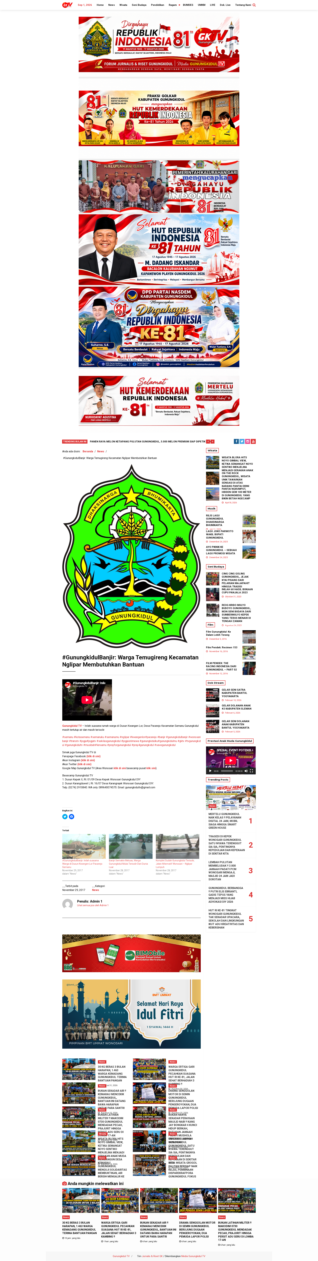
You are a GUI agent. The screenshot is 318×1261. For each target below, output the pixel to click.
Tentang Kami (243, 4)
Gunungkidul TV (121, 1256)
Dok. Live (225, 4)
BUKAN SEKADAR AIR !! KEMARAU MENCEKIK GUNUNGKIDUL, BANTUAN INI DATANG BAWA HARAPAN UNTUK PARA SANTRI (112, 1099)
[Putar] (210, 771)
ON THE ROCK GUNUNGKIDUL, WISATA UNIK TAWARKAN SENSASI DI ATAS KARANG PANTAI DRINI (236, 480)
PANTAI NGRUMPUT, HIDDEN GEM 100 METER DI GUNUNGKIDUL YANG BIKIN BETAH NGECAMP (236, 493)
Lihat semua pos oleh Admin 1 (93, 905)
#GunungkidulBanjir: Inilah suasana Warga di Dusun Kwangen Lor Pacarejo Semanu (82, 863)
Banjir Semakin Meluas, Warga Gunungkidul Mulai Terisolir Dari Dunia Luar (128, 863)
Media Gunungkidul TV (193, 1256)
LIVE (212, 4)
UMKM (201, 4)
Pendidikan (157, 4)
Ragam (173, 4)
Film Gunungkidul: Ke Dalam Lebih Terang (218, 633)
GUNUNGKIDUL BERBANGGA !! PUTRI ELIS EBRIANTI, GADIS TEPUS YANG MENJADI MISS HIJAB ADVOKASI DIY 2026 (226, 894)
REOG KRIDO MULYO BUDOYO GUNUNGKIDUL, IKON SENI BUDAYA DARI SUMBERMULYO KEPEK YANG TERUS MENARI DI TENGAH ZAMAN (236, 613)
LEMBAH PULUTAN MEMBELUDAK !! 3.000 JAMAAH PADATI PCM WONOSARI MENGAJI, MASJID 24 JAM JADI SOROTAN (222, 871)
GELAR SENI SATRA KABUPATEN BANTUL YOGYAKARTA (234, 693)
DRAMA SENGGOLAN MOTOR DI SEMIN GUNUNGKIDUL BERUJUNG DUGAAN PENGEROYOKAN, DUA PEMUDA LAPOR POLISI (183, 1099)
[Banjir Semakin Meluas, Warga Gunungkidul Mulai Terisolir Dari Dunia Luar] (130, 846)
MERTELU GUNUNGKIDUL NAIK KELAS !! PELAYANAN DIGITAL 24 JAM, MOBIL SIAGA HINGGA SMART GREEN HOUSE (225, 820)
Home (100, 4)
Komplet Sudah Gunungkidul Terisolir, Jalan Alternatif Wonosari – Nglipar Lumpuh (175, 863)
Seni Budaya (139, 4)
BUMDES (188, 4)
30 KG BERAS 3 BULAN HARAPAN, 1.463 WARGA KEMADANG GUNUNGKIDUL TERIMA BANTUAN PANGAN (112, 1073)
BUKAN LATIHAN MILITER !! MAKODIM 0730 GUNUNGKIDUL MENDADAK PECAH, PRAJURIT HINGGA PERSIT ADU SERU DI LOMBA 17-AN (111, 1125)
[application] (231, 760)
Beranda (88, 451)
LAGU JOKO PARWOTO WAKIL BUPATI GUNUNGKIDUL (219, 534)
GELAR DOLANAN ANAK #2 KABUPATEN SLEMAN (236, 707)
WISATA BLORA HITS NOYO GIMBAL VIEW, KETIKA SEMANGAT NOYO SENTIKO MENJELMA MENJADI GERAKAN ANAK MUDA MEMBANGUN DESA (112, 1149)
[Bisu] (246, 771)
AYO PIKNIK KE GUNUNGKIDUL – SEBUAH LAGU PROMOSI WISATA (221, 550)
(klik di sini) (84, 764)
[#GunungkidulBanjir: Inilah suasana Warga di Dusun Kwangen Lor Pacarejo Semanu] (84, 846)
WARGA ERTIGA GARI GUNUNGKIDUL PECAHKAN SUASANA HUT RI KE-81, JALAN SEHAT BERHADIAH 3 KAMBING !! (182, 1075)
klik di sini (119, 768)
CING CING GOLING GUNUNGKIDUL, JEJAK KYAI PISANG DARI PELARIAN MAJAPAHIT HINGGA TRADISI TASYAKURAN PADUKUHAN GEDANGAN (237, 583)
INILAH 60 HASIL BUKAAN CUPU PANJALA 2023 (237, 591)
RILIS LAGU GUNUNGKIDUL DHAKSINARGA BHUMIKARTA (215, 520)
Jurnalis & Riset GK (152, 1256)
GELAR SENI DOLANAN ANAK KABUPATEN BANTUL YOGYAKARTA (235, 724)
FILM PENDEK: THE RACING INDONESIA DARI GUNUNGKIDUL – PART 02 (221, 666)
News (111, 4)
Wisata (123, 4)
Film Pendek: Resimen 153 (221, 647)
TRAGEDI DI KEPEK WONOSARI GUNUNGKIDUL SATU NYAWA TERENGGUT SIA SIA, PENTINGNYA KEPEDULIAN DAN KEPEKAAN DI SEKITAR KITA (182, 1151)
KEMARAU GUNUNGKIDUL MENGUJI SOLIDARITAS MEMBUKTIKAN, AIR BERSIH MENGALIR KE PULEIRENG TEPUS (112, 1171)
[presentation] (208, 442)
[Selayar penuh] (251, 771)
